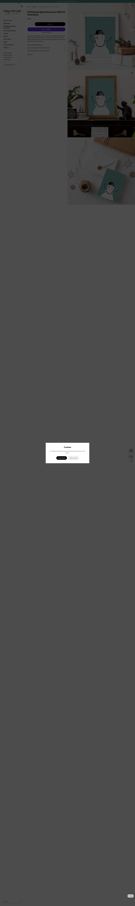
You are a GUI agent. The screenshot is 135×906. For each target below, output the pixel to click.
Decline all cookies (73, 458)
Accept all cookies (61, 458)
